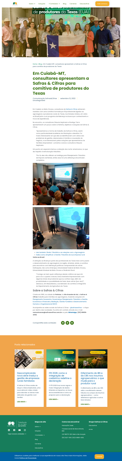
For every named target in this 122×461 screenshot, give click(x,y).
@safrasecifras (76, 308)
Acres (91, 429)
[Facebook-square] (14, 430)
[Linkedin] (9, 430)
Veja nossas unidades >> (17, 434)
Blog (64, 4)
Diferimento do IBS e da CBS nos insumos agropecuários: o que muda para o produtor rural (92, 378)
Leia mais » (21, 402)
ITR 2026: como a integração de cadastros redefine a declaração (60, 377)
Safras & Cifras (71, 109)
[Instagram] (25, 430)
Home (35, 64)
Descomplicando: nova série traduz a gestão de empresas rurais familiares (28, 377)
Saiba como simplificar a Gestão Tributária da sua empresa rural (60, 255)
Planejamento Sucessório (42, 299)
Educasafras (84, 4)
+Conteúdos (53, 4)
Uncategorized (39, 100)
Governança (57, 299)
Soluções (41, 4)
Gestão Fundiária (65, 302)
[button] (63, 323)
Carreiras (73, 4)
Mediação (55, 302)
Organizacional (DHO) (49, 304)
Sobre (31, 4)
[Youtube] (19, 430)
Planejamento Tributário (71, 299)
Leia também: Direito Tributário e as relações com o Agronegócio (60, 252)
